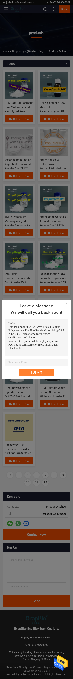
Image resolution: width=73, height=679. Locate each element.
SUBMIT (36, 372)
